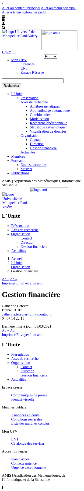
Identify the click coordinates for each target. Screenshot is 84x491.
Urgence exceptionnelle (28, 467)
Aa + (5, 279)
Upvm (6, 52)
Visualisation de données (48, 131)
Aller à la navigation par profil (24, 12)
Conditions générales (26, 419)
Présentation (29, 98)
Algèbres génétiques (45, 106)
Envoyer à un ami (29, 283)
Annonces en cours (25, 415)
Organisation (30, 135)
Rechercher (11, 85)
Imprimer (9, 283)
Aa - (13, 279)
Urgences (28, 64)
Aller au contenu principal (21, 8)
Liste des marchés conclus (30, 423)
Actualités (28, 152)
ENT (24, 68)
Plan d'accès (20, 459)
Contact (35, 140)
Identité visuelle (22, 399)
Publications (20, 173)
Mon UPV (19, 60)
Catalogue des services (28, 443)
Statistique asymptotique (48, 127)
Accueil (17, 259)
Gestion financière (43, 148)
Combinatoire (40, 115)
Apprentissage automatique (50, 110)
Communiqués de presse (29, 395)
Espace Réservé (32, 72)
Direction (37, 144)
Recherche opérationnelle (48, 123)
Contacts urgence (24, 463)
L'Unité (16, 94)
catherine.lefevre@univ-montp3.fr (27, 314)
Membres (18, 156)
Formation (18, 161)
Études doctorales (33, 165)
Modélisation (39, 119)
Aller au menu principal (58, 8)
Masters (26, 169)
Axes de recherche (34, 102)
